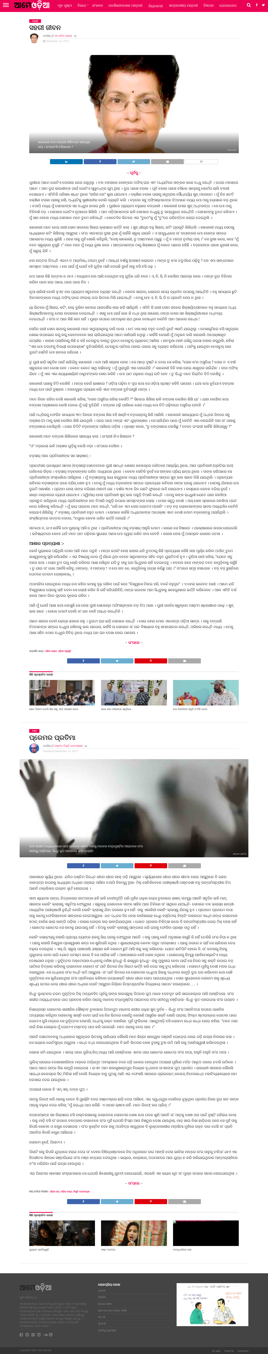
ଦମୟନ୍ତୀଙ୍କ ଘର (182, 1249)
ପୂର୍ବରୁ (134, 173)
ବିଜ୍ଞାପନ (208, 5)
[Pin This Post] (150, 659)
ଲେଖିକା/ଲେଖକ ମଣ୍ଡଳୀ (125, 5)
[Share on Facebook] (100, 160)
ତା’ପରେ (133, 643)
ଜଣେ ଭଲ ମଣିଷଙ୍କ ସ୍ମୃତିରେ (116, 709)
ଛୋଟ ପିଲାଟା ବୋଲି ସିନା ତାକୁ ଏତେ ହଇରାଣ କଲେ (53, 709)
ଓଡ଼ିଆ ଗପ (54, 1191)
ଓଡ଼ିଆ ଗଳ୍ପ (66, 1191)
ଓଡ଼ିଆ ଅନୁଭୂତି (64, 651)
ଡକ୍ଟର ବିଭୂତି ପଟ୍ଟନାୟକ (69, 745)
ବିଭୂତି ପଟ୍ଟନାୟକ (81, 1191)
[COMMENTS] (201, 160)
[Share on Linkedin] (66, 160)
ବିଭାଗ (81, 5)
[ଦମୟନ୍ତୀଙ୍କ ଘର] (206, 1220)
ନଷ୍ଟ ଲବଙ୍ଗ (108, 1249)
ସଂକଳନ (97, 5)
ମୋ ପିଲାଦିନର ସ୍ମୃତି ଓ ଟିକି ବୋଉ (190, 709)
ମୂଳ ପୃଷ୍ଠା (65, 5)
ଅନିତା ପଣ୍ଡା (51, 651)
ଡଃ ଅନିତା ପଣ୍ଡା (63, 35)
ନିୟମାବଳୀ (156, 6)
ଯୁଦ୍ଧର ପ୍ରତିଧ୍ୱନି (39, 1249)
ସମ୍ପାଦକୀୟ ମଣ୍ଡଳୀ (183, 5)
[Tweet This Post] (133, 160)
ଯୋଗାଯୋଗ (228, 5)
